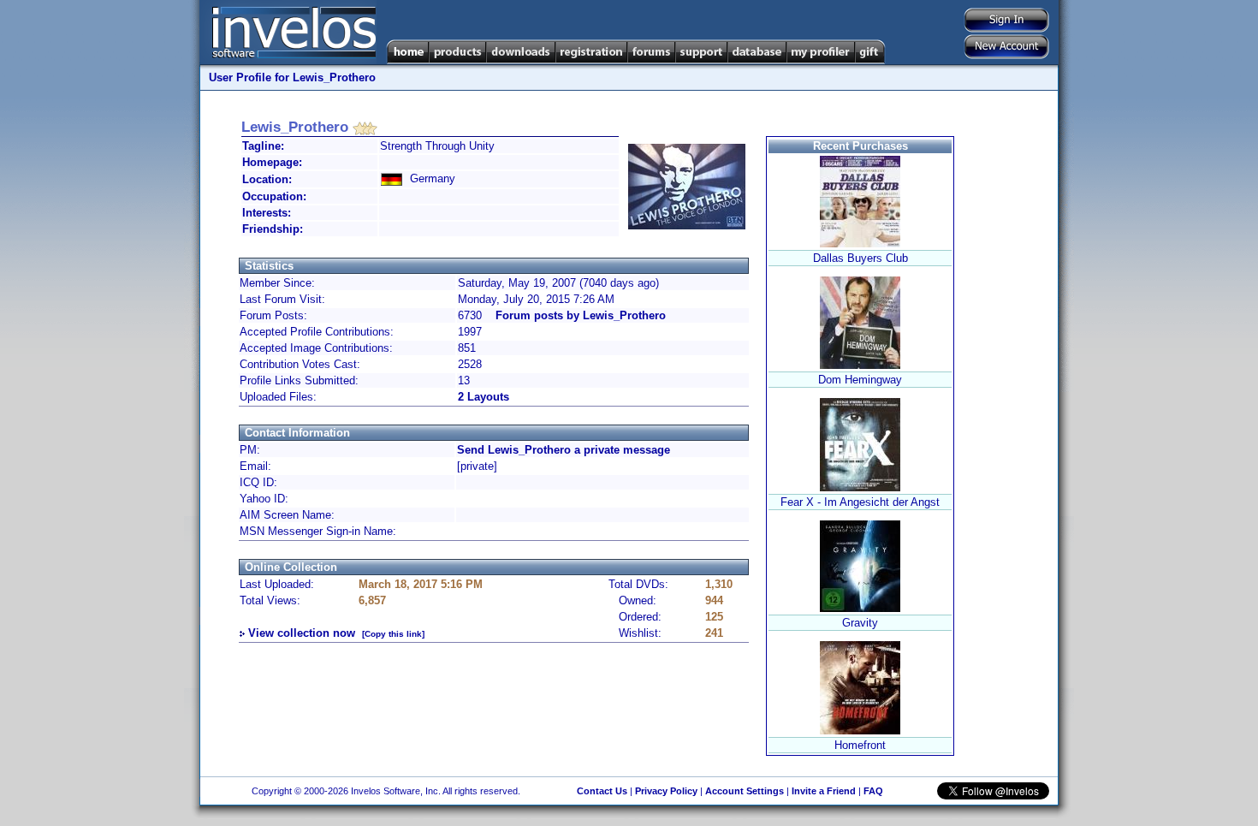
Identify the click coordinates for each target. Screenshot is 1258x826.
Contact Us (602, 791)
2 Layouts (483, 396)
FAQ (873, 791)
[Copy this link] (393, 634)
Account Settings (744, 791)
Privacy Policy (666, 791)
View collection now (301, 633)
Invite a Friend (824, 791)
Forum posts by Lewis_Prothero (580, 315)
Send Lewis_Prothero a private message (563, 449)
